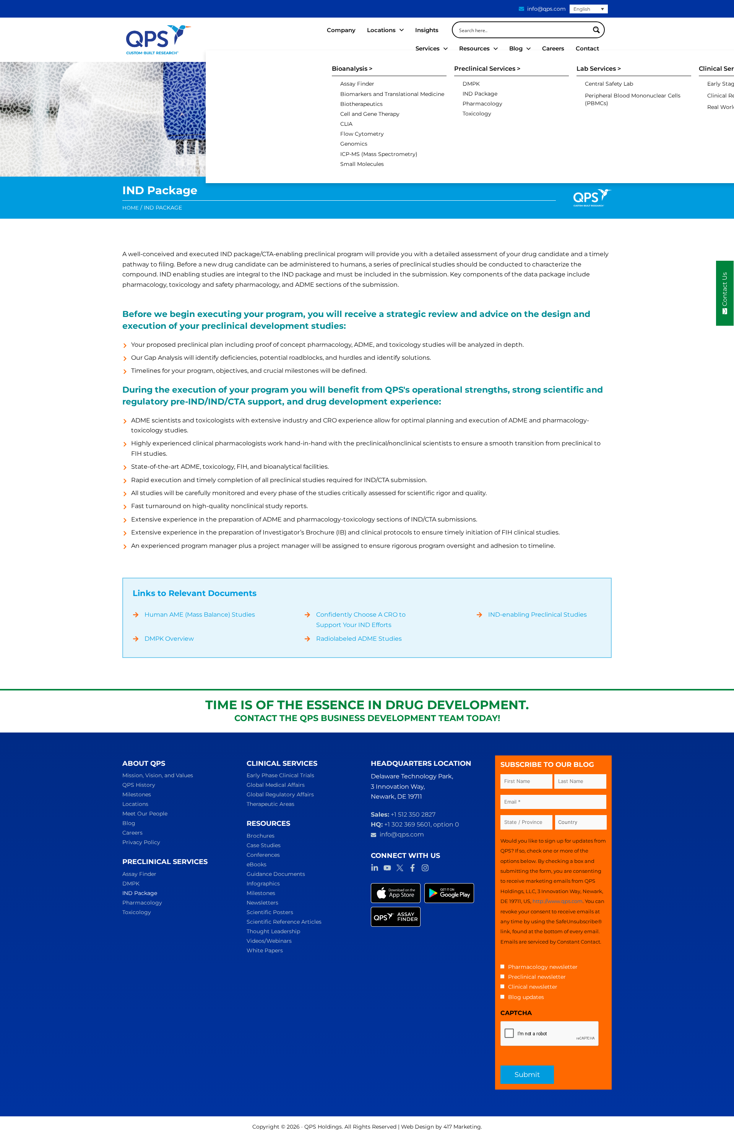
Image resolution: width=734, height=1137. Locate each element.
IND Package (139, 893)
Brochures (260, 835)
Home (130, 208)
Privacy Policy (141, 842)
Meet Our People (144, 813)
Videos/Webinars (269, 940)
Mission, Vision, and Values (157, 775)
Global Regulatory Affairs (280, 794)
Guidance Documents (276, 874)
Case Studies (264, 845)
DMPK (131, 883)
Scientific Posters (270, 912)
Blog (128, 823)
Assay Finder (139, 874)
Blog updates (526, 997)
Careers (132, 832)
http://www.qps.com (558, 901)
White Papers (265, 950)
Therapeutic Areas (270, 804)
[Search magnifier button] (596, 29)
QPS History (138, 784)
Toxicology (136, 912)
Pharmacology (142, 902)
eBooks (256, 864)
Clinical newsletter (532, 986)
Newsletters (262, 902)
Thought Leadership (273, 931)
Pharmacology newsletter (543, 966)
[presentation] (549, 1033)
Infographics (263, 883)
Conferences (263, 854)
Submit (527, 1074)
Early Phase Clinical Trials (280, 775)
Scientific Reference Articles (284, 921)
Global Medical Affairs (276, 784)
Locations (135, 804)
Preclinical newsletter (537, 976)
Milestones (136, 794)
